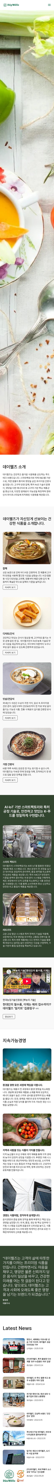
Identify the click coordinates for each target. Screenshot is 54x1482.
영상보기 (9, 1016)
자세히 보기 (10, 587)
